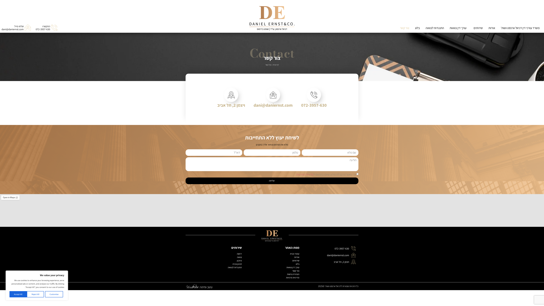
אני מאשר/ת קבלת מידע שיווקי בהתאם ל (326, 174)
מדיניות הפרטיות (305, 174)
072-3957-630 (314, 105)
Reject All (35, 294)
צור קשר (404, 28)
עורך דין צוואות (458, 28)
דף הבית (276, 64)
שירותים (478, 28)
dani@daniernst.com (273, 105)
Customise (54, 294)
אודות (491, 28)
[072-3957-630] (314, 95)
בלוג (417, 28)
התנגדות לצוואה (435, 28)
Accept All (18, 294)
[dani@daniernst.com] (273, 95)
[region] (37, 285)
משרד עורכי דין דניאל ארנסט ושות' (520, 28)
